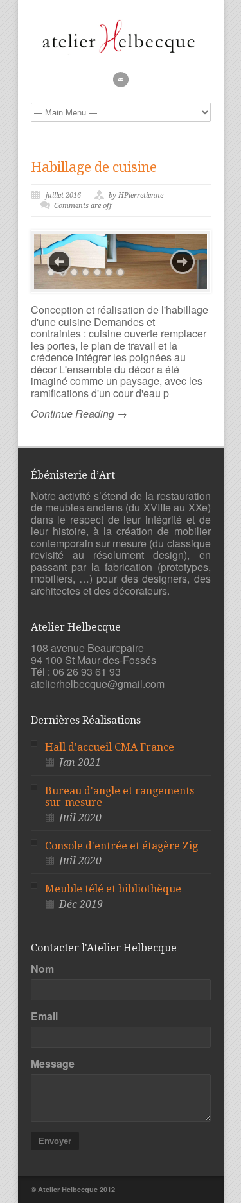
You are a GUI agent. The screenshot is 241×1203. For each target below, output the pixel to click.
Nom (42, 969)
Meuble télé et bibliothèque (113, 889)
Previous (59, 262)
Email (44, 1016)
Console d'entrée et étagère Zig (121, 846)
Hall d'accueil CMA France (109, 747)
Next (182, 262)
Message (53, 1064)
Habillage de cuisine (94, 167)
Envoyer (55, 1141)
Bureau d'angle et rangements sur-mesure (119, 797)
